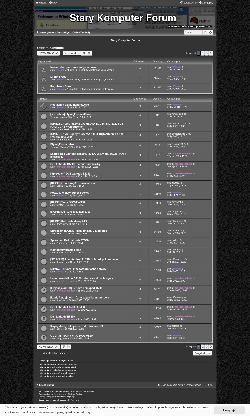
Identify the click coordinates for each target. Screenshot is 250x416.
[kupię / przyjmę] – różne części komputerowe (79, 297)
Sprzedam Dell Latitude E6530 (69, 240)
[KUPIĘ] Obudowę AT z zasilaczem (72, 183)
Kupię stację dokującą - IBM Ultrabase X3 (76, 326)
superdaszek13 (64, 129)
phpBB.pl (71, 397)
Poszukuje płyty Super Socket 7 (70, 192)
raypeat (60, 205)
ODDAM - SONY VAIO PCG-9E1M (71, 335)
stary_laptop (63, 338)
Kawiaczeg (62, 262)
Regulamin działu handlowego (69, 104)
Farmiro (60, 252)
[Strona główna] (125, 15)
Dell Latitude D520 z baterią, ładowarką (75, 164)
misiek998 (65, 117)
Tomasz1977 (66, 147)
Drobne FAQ (58, 76)
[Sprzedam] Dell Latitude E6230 (70, 173)
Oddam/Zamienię (50, 48)
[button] (211, 53)
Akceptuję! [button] (229, 410)
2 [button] (203, 53)
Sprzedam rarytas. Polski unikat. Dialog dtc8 (78, 230)
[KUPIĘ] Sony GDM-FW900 (67, 202)
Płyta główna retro (62, 144)
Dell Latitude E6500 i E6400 (67, 307)
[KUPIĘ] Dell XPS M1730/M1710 (70, 211)
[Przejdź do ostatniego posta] (183, 67)
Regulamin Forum (61, 86)
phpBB (61, 391)
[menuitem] (53, 2)
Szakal (60, 186)
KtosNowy (62, 224)
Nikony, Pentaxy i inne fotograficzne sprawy (78, 268)
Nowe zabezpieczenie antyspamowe (73, 67)
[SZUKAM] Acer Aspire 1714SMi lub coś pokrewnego (84, 259)
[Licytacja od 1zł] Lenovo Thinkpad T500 (76, 288)
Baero (60, 329)
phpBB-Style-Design (73, 394)
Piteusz (60, 70)
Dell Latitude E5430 (62, 316)
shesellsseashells (66, 159)
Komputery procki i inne (65, 249)
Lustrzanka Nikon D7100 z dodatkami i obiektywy (81, 278)
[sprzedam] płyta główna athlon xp (72, 114)
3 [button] (207, 53)
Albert (59, 243)
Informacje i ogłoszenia (102, 70)
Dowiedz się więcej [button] (104, 412)
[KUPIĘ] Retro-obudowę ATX (68, 221)
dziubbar (61, 233)
